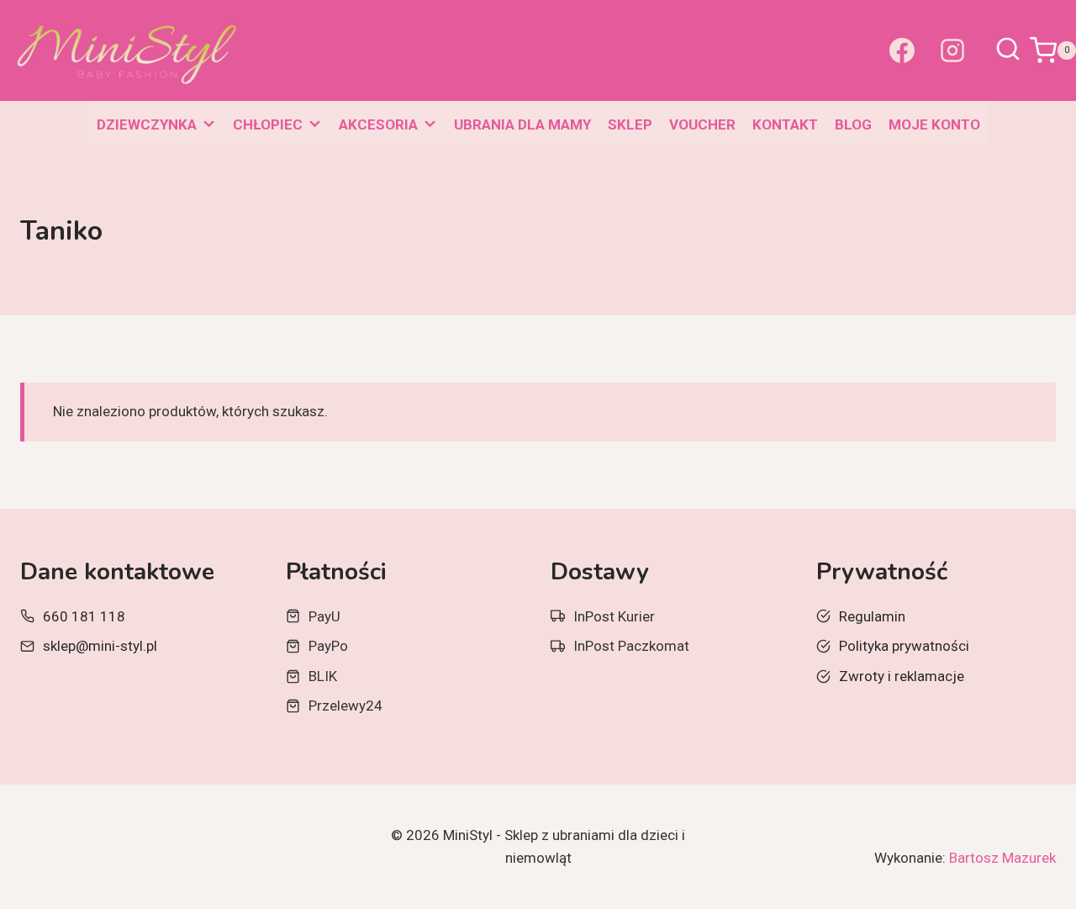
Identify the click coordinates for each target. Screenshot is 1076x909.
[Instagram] (952, 50)
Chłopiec (268, 124)
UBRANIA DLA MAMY (522, 124)
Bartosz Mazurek (1002, 857)
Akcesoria (378, 124)
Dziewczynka (147, 124)
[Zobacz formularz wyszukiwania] (1007, 50)
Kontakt (785, 124)
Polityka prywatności (904, 645)
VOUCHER (702, 124)
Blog (853, 124)
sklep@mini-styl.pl (100, 645)
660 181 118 (84, 616)
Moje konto (934, 124)
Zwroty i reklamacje (901, 676)
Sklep (630, 124)
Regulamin (872, 616)
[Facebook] (902, 50)
